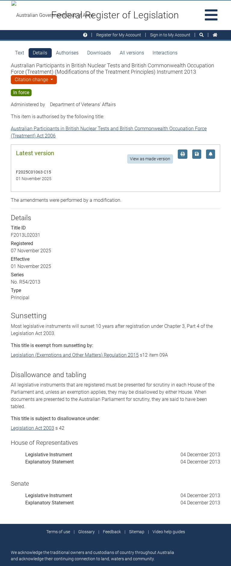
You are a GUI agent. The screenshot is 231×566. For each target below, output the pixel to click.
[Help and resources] (85, 35)
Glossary (86, 531)
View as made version (150, 158)
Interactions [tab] (164, 53)
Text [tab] (19, 53)
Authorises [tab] (67, 53)
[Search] (201, 35)
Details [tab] (40, 53)
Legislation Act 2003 (32, 428)
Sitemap (136, 531)
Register (118, 34)
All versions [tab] (132, 53)
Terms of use (58, 531)
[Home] (215, 35)
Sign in (170, 34)
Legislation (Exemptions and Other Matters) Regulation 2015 (75, 355)
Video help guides (168, 531)
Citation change (32, 79)
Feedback (112, 531)
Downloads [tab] (99, 53)
